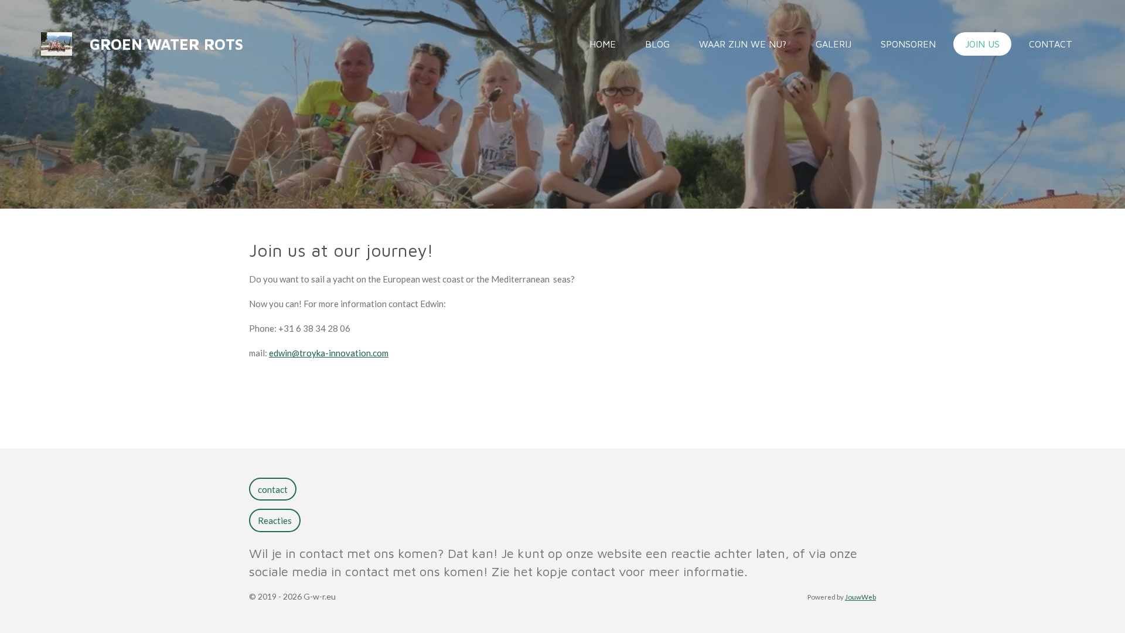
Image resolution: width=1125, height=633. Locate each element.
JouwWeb (860, 597)
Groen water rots (166, 44)
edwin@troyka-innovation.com (328, 353)
